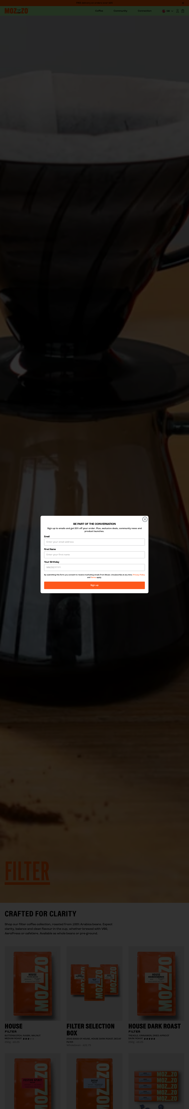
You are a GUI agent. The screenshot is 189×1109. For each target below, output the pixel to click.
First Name (50, 549)
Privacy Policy (139, 575)
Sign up (94, 585)
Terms (93, 577)
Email (47, 537)
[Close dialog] (145, 519)
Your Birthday (51, 562)
